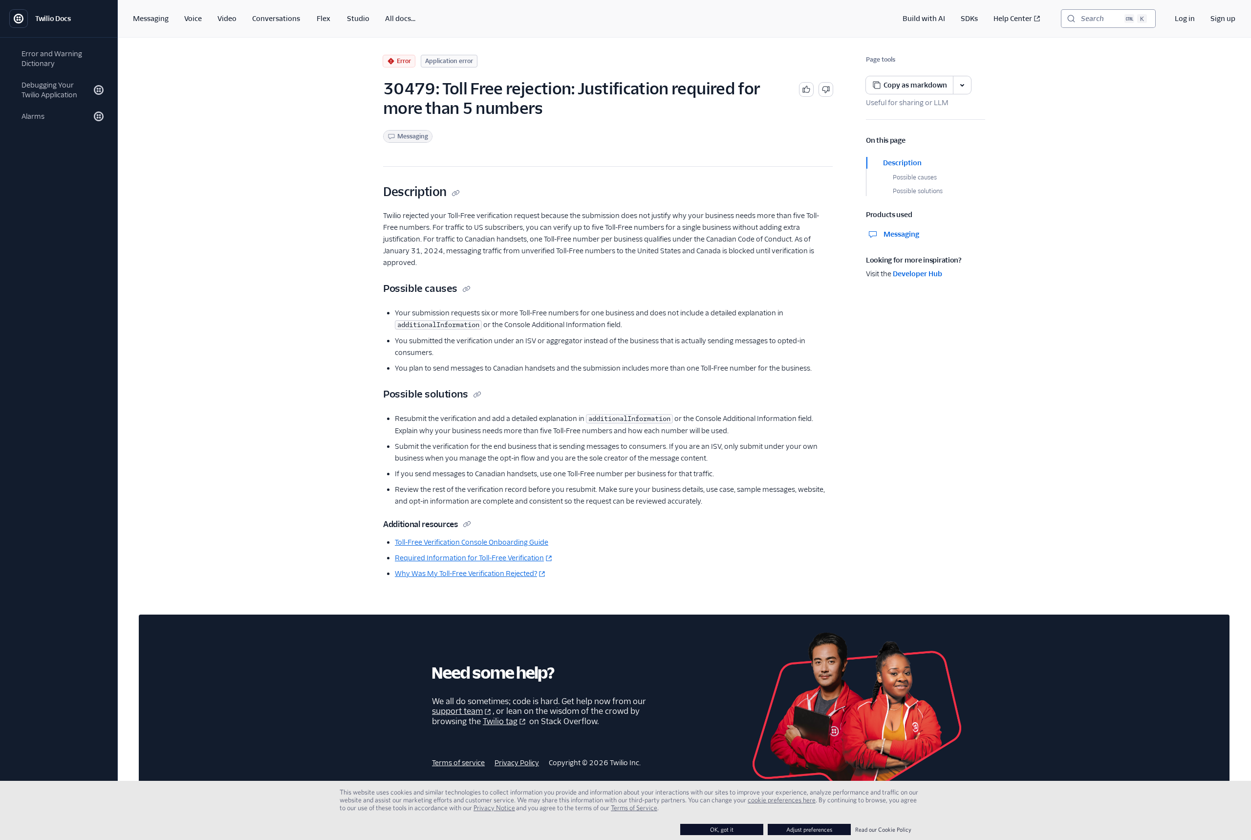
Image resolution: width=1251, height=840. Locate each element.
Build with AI (924, 18)
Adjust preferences (809, 829)
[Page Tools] (962, 85)
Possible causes (915, 177)
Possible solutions (918, 191)
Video (227, 18)
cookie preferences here (782, 800)
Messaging (151, 18)
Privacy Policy (517, 762)
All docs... (400, 18)
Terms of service (458, 762)
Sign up (1222, 18)
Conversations (276, 18)
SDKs (969, 18)
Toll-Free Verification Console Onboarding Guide (471, 542)
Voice (193, 18)
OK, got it (721, 829)
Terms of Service (634, 808)
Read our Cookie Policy (883, 829)
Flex (323, 18)
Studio (358, 18)
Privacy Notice (494, 808)
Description (902, 162)
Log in (1185, 18)
